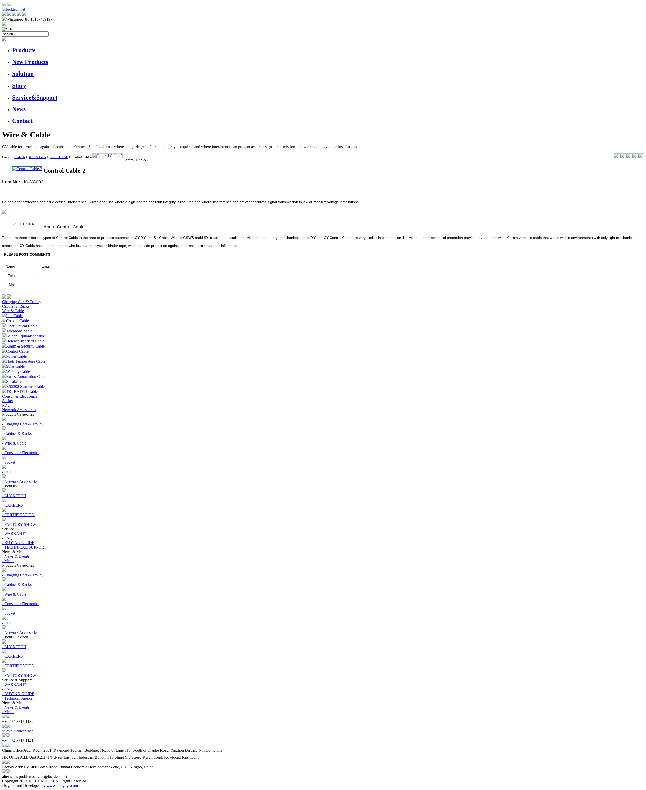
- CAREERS (12, 505)
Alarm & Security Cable (25, 346)
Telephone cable (19, 331)
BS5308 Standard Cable (25, 386)
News (19, 109)
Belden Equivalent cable (25, 336)
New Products (30, 62)
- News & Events (16, 556)
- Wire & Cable (14, 443)
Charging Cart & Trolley (21, 302)
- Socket (8, 462)
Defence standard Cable (25, 341)
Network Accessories (19, 410)
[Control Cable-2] (107, 155)
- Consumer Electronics (20, 453)
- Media (8, 561)
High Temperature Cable (25, 361)
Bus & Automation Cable (26, 376)
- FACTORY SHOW (19, 524)
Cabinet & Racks (15, 306)
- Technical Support (17, 698)
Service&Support (34, 97)
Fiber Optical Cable (21, 326)
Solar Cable (15, 366)
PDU (6, 405)
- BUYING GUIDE (18, 542)
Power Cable (16, 356)
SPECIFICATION (23, 224)
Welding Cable (18, 371)
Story (19, 85)
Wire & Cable (37, 157)
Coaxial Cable (17, 321)
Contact (22, 121)
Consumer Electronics (19, 396)
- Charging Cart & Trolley (22, 424)
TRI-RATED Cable (22, 391)
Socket (7, 401)
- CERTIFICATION (18, 515)
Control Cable (59, 157)
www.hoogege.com (62, 785)
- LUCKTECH (14, 495)
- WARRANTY (15, 533)
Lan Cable (14, 316)
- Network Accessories (20, 481)
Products (23, 50)
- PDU (7, 472)
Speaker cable (17, 381)
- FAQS (8, 538)
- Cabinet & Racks (17, 433)
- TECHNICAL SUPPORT (24, 547)
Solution (23, 73)
